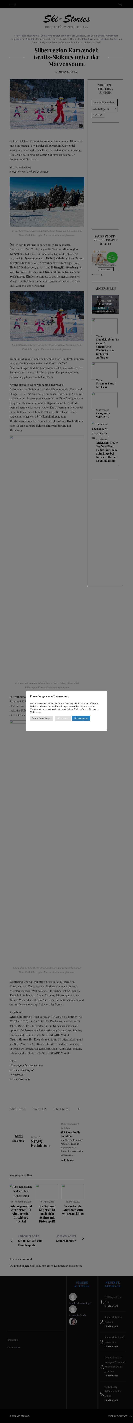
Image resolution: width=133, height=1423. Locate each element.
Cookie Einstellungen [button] (41, 718)
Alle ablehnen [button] (63, 718)
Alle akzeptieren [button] (81, 718)
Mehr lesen (35, 712)
